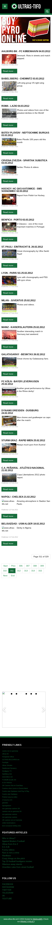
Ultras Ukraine (7, 765)
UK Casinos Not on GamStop (12, 785)
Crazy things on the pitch (13, 858)
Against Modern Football (13, 841)
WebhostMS (37, 919)
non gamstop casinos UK (11, 808)
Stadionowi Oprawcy (9, 768)
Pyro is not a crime (10, 852)
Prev (13, 566)
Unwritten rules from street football (18, 867)
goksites (5, 803)
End (13, 575)
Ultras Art (5, 754)
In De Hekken (7, 782)
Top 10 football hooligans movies (17, 861)
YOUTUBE (7, 898)
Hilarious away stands (12, 864)
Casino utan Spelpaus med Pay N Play (15, 791)
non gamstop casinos (9, 814)
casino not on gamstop (10, 751)
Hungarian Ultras (8, 757)
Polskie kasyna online (9, 797)
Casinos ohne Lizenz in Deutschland (15, 788)
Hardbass (6, 855)
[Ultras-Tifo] (26, 5)
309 (42, 566)
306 (21, 566)
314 (33, 571)
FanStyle (5, 762)
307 (28, 566)
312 (19, 571)
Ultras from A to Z (10, 844)
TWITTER (6, 890)
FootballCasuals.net (9, 780)
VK (3, 896)
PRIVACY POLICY (27, 922)
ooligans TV (7, 771)
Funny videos (8, 850)
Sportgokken (6, 805)
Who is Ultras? (8, 838)
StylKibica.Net (7, 774)
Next (5, 575)
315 (40, 571)
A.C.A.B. (6, 847)
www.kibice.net (7, 777)
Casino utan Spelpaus (9, 794)
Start (5, 566)
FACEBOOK (7, 884)
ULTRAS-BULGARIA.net (10, 759)
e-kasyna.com (7, 800)
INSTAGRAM (8, 887)
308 (35, 566)
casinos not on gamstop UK (12, 811)
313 (26, 571)
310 (5, 571)
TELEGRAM (7, 893)
